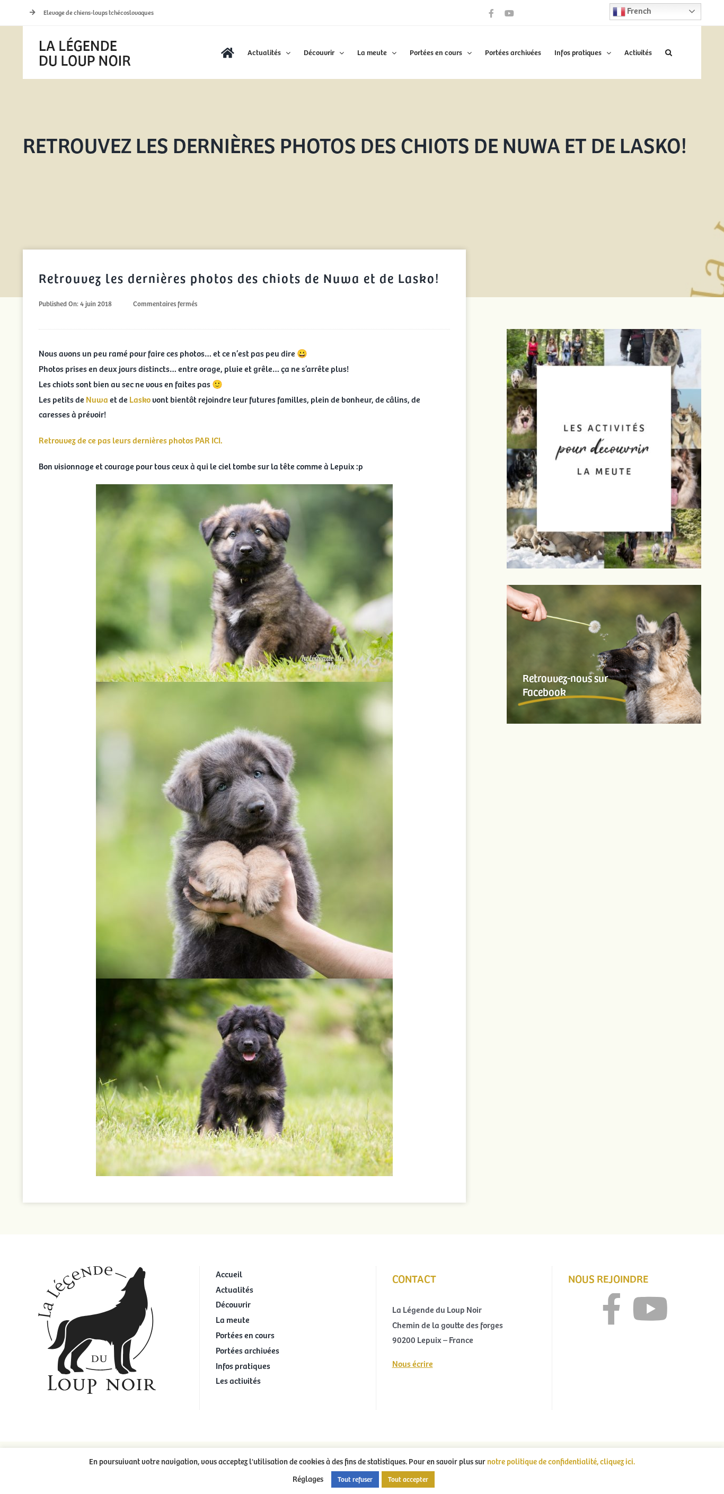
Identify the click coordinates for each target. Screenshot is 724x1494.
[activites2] (604, 333)
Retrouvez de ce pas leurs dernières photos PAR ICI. (131, 440)
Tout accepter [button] (408, 1479)
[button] (668, 52)
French (638, 10)
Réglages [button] (308, 1478)
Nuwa (98, 399)
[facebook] (612, 1309)
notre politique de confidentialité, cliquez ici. (561, 1461)
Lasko (140, 399)
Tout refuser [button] (355, 1479)
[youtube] (650, 1309)
